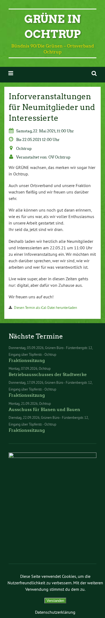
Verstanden (55, 601)
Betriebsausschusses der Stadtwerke (48, 374)
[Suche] (94, 73)
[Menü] (10, 73)
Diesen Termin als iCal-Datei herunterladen (45, 307)
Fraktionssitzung (27, 360)
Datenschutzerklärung (55, 612)
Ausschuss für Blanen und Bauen (44, 409)
